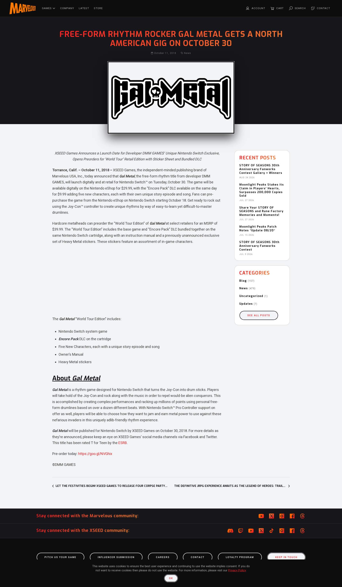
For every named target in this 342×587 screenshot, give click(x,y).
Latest (84, 8)
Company (67, 8)
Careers (163, 557)
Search (300, 8)
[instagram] (282, 516)
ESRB (122, 443)
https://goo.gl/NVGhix (95, 454)
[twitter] (271, 516)
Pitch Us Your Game (60, 557)
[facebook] (292, 516)
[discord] (230, 531)
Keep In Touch (286, 557)
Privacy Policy (237, 570)
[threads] (302, 516)
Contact (323, 8)
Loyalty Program (240, 557)
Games (47, 8)
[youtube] (261, 516)
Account (258, 8)
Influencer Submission (116, 557)
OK (171, 578)
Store (98, 8)
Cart (280, 8)
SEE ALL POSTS (258, 315)
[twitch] (241, 531)
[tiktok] (271, 531)
